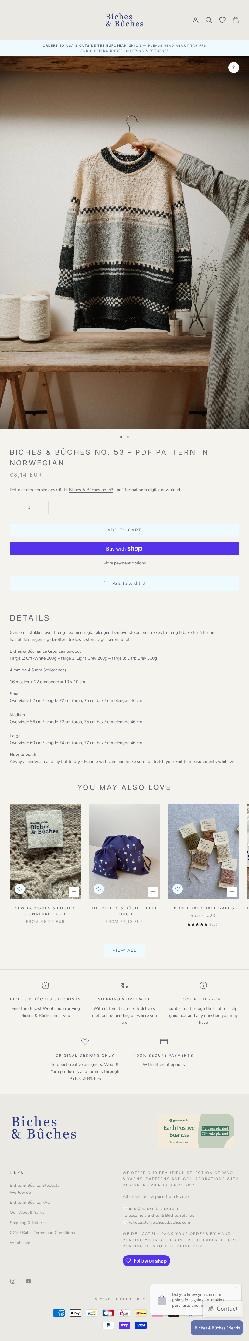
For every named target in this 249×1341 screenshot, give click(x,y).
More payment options (124, 563)
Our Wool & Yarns (27, 1212)
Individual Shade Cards (203, 908)
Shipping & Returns (28, 1223)
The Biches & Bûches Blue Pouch (124, 911)
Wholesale (20, 1243)
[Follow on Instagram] (13, 1281)
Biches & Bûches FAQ (30, 1202)
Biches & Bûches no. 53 (91, 490)
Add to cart (124, 530)
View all (125, 950)
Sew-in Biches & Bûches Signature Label (46, 911)
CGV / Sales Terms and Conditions (42, 1233)
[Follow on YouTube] (29, 1281)
